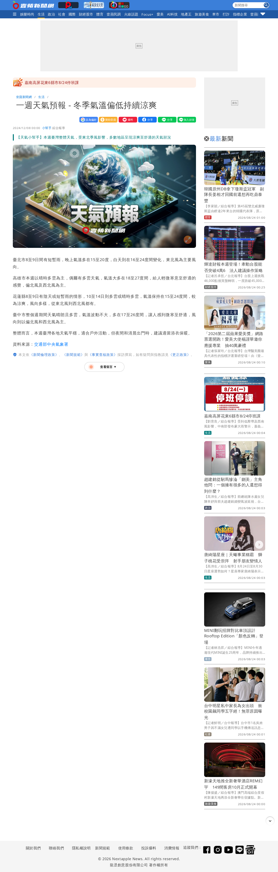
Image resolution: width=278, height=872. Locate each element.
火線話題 (131, 14)
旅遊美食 (202, 14)
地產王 (186, 14)
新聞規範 (102, 848)
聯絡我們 (56, 848)
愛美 (160, 14)
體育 (99, 14)
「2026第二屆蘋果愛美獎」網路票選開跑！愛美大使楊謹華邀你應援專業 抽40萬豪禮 (233, 339)
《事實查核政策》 (102, 354)
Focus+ (147, 14)
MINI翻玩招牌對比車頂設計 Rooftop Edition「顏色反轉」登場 (234, 636)
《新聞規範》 (73, 354)
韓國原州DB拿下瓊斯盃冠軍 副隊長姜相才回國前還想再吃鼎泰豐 (234, 194)
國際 (72, 14)
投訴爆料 (148, 848)
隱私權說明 (80, 848)
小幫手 (46, 128)
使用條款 (125, 848)
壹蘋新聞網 (24, 97)
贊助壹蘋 (107, 119)
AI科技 (172, 14)
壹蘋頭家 (257, 14)
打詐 (226, 14)
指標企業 (240, 14)
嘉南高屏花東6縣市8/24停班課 (52, 82)
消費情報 (171, 848)
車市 (215, 14)
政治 (51, 14)
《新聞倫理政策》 (44, 354)
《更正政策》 (180, 354)
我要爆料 (127, 119)
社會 (61, 14)
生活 (41, 14)
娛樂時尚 (27, 14)
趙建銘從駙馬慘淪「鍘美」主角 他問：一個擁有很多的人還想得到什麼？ (235, 485)
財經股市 (86, 14)
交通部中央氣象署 (51, 344)
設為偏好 (87, 119)
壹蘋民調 (114, 14)
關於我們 (33, 848)
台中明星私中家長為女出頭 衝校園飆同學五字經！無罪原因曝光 (233, 711)
